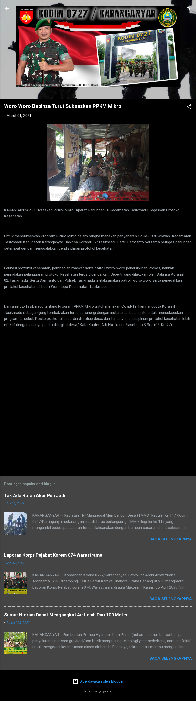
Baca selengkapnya (170, 539)
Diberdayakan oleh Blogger (101, 681)
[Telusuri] (189, 10)
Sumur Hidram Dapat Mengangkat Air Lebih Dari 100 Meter (66, 614)
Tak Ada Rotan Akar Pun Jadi (34, 495)
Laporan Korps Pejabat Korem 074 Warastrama (53, 555)
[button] (189, 107)
